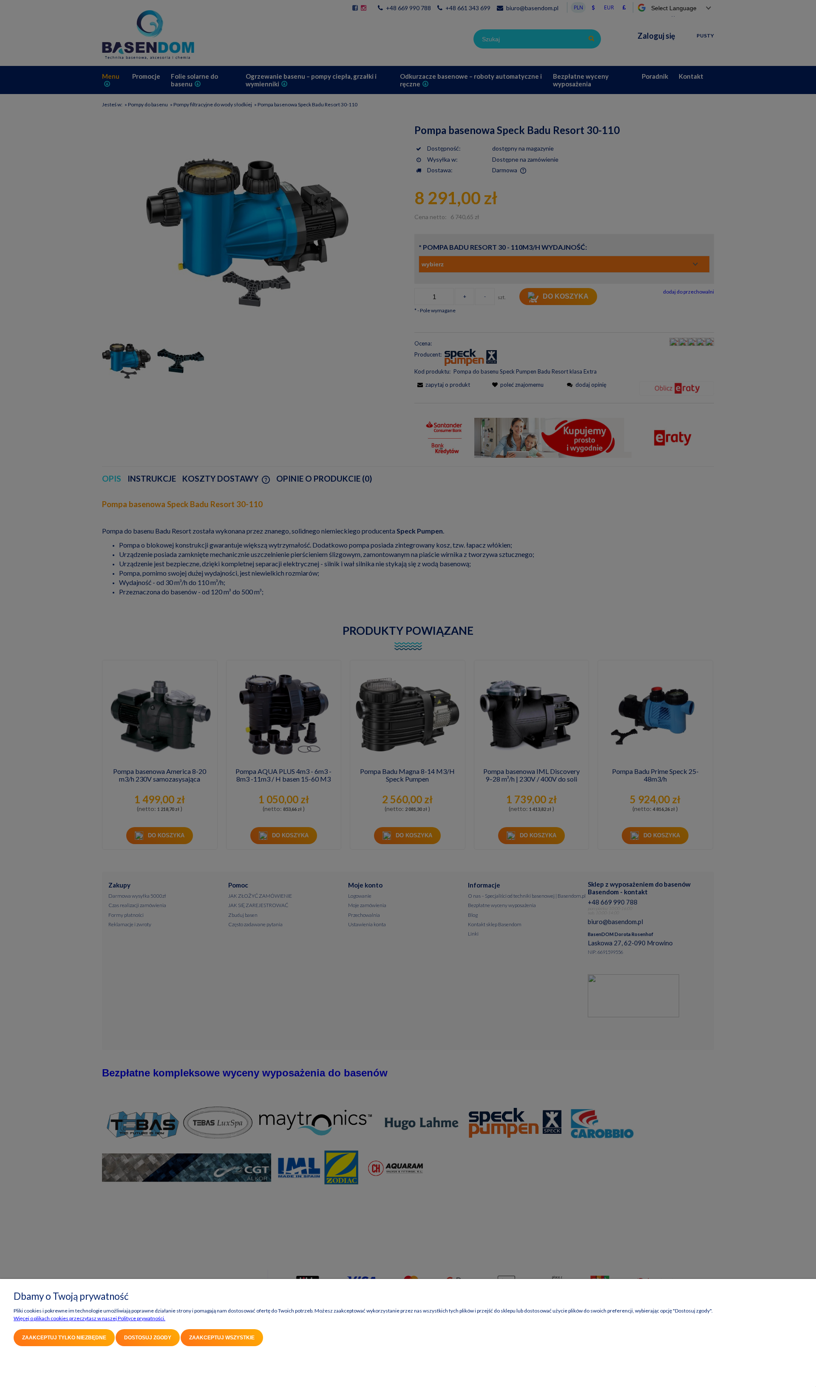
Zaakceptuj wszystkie (222, 1338)
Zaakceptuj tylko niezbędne (64, 1338)
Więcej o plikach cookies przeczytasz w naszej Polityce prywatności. (89, 1318)
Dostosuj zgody (147, 1338)
